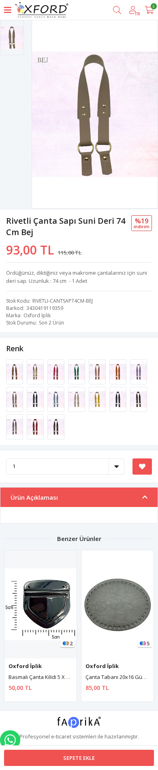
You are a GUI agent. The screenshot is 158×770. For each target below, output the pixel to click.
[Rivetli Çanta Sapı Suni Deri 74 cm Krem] (77, 398)
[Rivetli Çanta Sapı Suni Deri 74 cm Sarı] (98, 398)
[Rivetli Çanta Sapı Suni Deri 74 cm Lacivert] (36, 398)
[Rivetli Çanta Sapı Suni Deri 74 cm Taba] (15, 371)
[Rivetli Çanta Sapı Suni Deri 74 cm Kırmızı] (36, 426)
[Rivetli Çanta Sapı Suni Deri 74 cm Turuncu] (118, 371)
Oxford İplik (37, 315)
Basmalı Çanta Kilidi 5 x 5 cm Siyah (51, 677)
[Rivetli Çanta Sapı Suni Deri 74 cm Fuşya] (56, 371)
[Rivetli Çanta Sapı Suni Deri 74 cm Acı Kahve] (56, 426)
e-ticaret (61, 736)
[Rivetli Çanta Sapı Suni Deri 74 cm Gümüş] (15, 426)
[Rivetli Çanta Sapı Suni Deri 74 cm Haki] (138, 398)
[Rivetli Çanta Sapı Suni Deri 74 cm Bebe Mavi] (56, 398)
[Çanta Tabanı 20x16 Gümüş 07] (117, 604)
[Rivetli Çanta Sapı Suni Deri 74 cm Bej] (15, 398)
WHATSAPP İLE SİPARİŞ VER (10, 740)
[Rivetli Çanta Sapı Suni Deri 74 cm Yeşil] (77, 371)
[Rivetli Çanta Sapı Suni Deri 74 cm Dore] (36, 371)
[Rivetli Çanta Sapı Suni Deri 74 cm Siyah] (118, 398)
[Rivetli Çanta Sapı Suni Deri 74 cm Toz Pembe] (98, 371)
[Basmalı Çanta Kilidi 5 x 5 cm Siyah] (40, 604)
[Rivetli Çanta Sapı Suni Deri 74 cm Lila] (138, 371)
